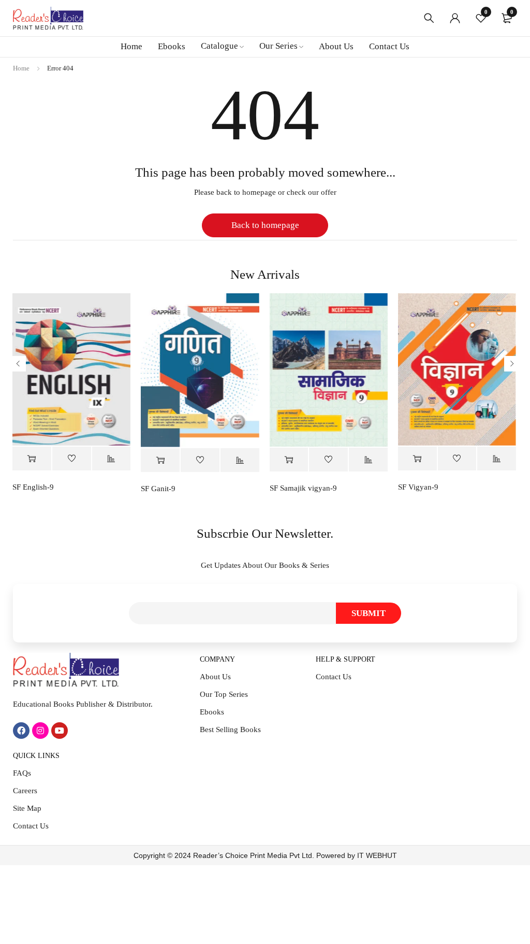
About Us (215, 677)
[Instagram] (40, 730)
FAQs (22, 773)
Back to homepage (265, 225)
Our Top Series (224, 694)
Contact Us (333, 677)
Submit (368, 613)
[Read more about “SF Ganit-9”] (160, 460)
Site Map (27, 808)
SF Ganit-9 (158, 488)
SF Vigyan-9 (418, 487)
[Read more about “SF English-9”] (31, 459)
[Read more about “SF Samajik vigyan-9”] (289, 460)
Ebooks (212, 712)
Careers (25, 790)
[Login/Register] (455, 18)
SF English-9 (33, 487)
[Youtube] (59, 730)
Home (21, 68)
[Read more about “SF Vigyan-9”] (417, 459)
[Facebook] (21, 730)
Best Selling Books (230, 729)
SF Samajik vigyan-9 (303, 488)
